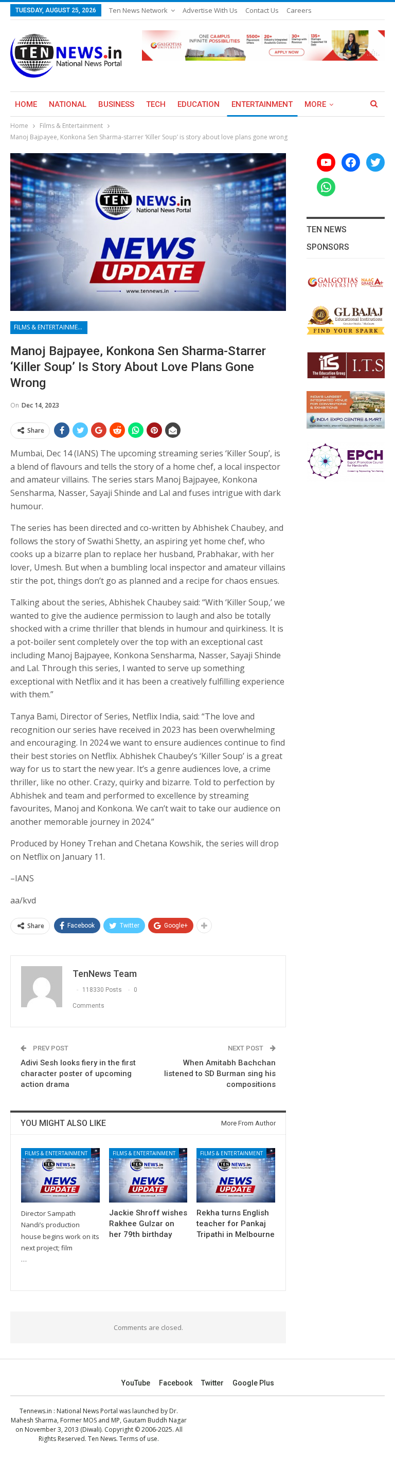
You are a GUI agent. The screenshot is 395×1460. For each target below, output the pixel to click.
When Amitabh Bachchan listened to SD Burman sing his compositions (220, 1073)
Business (116, 104)
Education (198, 104)
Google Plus (253, 1383)
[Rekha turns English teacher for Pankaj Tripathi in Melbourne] (235, 1175)
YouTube (135, 1383)
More (315, 104)
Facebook (175, 1383)
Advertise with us (210, 10)
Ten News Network (138, 10)
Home (26, 104)
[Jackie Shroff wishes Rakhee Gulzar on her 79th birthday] (148, 1175)
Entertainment (262, 104)
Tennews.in (36, 1411)
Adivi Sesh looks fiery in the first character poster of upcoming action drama (78, 1073)
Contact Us (262, 10)
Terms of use (138, 1438)
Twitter (212, 1383)
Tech (156, 104)
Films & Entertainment (50, 327)
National (67, 104)
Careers (299, 10)
